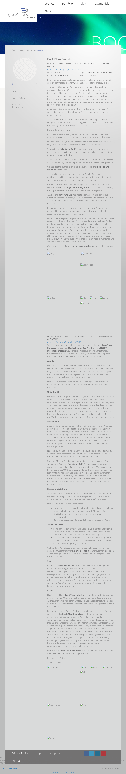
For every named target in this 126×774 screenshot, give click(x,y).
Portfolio (67, 3)
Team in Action (18, 97)
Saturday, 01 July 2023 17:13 (68, 69)
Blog (83, 3)
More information (59, 772)
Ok (3, 768)
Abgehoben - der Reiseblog (18, 105)
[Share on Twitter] (91, 753)
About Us (48, 3)
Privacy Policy (20, 753)
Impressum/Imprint (48, 753)
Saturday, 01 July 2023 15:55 (68, 342)
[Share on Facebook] (86, 753)
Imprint (71, 772)
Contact (48, 11)
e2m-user (51, 69)
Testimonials (101, 3)
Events (14, 91)
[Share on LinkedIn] (97, 753)
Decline (13, 768)
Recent (15, 84)
